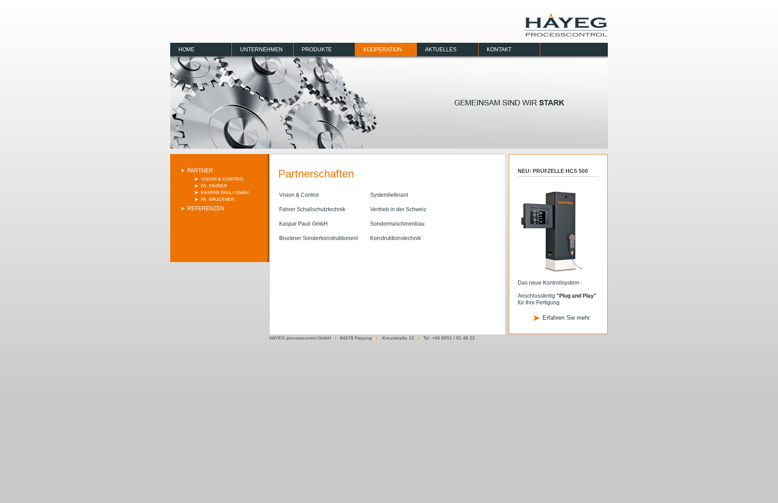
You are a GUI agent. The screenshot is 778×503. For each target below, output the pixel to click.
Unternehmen (261, 49)
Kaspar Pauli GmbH (225, 192)
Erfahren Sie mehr (566, 317)
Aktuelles (441, 49)
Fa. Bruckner (217, 199)
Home (186, 49)
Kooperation (382, 49)
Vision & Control (222, 179)
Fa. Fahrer (214, 185)
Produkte (317, 49)
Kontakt (499, 49)
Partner (200, 171)
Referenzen (205, 208)
